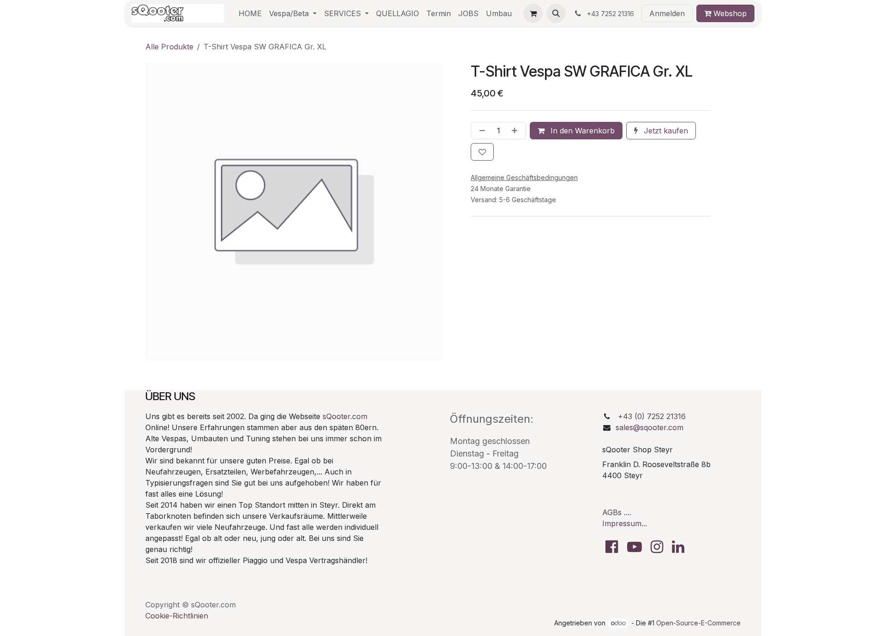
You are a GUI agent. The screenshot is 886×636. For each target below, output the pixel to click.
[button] (556, 13)
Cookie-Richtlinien (176, 615)
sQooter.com (345, 416)
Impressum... (624, 523)
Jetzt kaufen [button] (664, 130)
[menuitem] (250, 13)
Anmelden (667, 13)
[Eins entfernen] (480, 130)
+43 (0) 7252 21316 (652, 416)
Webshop (729, 13)
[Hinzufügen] (516, 130)
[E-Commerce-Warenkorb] (533, 13)
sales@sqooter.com (649, 427)
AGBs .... (616, 512)
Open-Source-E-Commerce (698, 623)
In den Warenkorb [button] (581, 130)
